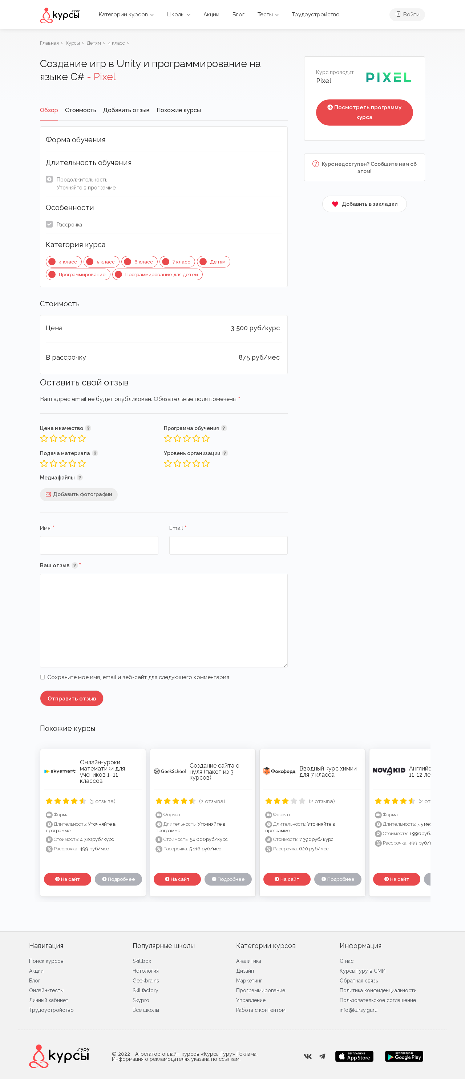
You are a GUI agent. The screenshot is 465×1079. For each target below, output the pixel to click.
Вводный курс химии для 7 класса (328, 771)
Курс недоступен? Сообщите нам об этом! (369, 167)
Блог (238, 14)
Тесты (265, 14)
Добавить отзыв (126, 110)
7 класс (181, 262)
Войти (411, 14)
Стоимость (80, 110)
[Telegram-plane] (322, 1056)
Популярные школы (164, 945)
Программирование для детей (161, 274)
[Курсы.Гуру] (60, 15)
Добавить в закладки (369, 204)
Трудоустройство (316, 14)
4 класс (68, 262)
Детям (218, 262)
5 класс (106, 262)
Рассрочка (69, 225)
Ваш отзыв (71, 565)
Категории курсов (123, 14)
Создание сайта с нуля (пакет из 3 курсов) (214, 771)
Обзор (49, 110)
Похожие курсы (179, 110)
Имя (47, 528)
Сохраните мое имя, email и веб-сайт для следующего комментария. (138, 677)
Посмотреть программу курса (367, 112)
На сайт (70, 879)
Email (178, 528)
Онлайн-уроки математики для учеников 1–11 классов (102, 771)
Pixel (323, 81)
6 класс (143, 262)
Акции (211, 14)
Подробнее (121, 879)
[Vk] (307, 1056)
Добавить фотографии (82, 494)
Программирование (82, 274)
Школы (176, 14)
